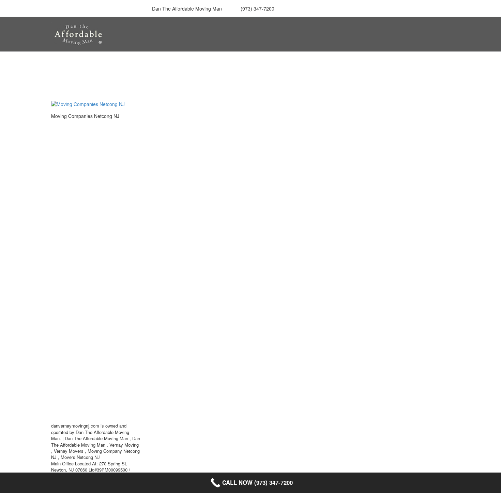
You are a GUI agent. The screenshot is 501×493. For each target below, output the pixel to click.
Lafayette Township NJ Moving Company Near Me (399, 240)
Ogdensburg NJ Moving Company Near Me (399, 295)
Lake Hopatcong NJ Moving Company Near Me (399, 221)
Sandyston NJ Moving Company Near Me (399, 313)
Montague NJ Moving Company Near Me (399, 258)
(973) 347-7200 (257, 8)
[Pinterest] (342, 8)
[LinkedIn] (312, 8)
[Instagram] (332, 8)
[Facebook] (302, 8)
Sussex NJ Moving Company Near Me (399, 369)
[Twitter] (322, 8)
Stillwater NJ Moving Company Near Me (399, 350)
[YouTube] (353, 8)
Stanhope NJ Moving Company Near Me (399, 332)
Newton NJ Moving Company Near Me (399, 277)
